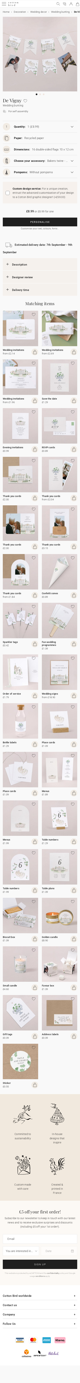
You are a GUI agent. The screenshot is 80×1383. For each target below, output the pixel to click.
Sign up (40, 1264)
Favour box (48, 985)
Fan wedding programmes (49, 644)
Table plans (48, 888)
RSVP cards (48, 447)
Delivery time (20, 290)
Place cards (48, 742)
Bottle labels (10, 742)
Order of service (12, 693)
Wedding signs (50, 693)
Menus (45, 791)
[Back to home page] (13, 5)
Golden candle (50, 937)
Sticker (7, 1083)
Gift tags (7, 1034)
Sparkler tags (10, 642)
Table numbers (50, 839)
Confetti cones (50, 593)
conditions (40, 1276)
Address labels (50, 1034)
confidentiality (53, 1273)
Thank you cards (12, 496)
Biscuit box (9, 937)
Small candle (10, 985)
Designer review (22, 277)
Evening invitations (13, 447)
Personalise (40, 222)
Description (19, 264)
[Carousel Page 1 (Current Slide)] (36, 94)
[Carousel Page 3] (43, 94)
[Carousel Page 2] (40, 94)
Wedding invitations (13, 350)
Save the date (49, 398)
